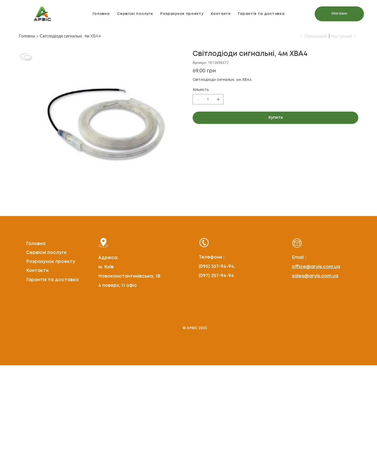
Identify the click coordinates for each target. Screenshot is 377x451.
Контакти (37, 271)
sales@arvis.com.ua (315, 276)
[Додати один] (218, 99)
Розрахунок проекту (50, 262)
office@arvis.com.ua (316, 267)
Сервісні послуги (46, 253)
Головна (35, 244)
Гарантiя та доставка (52, 280)
